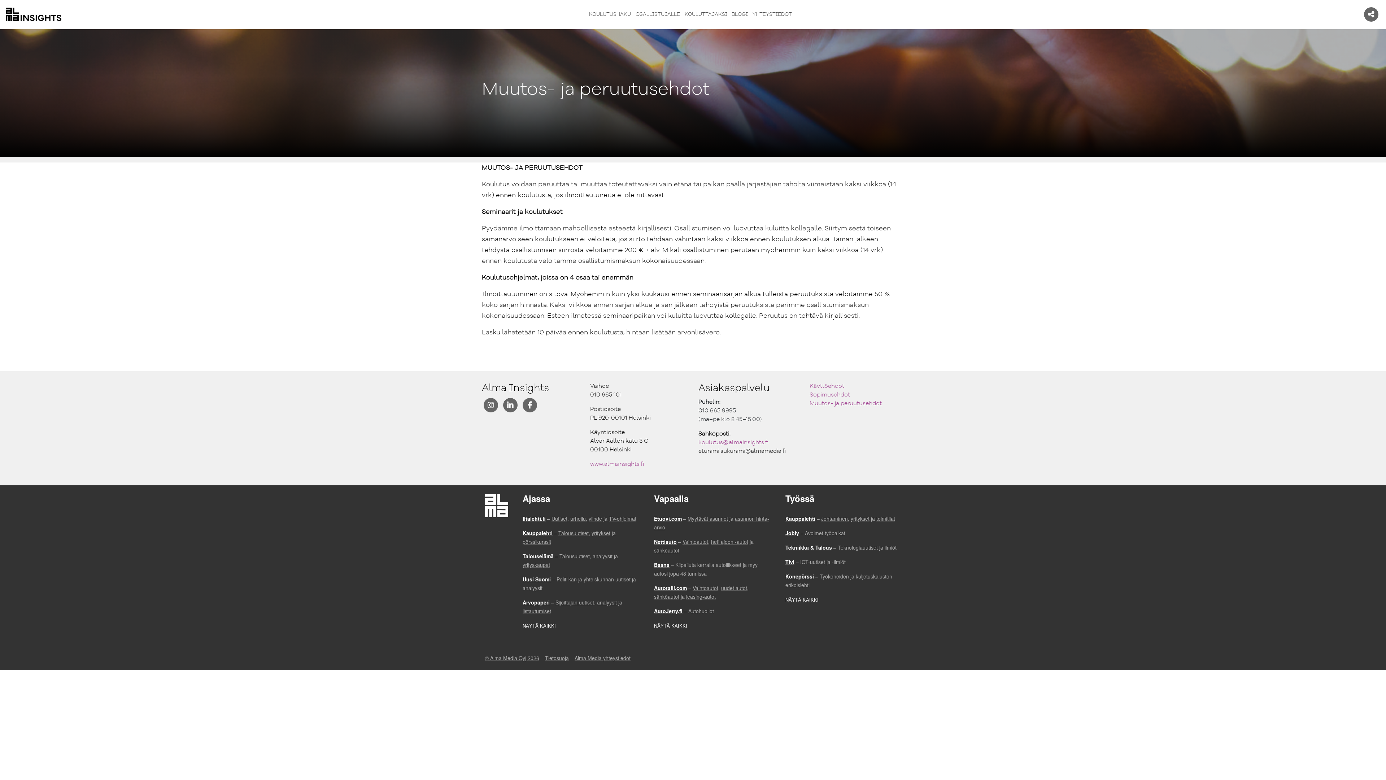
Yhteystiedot (772, 14)
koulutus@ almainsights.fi (733, 443)
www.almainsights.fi (617, 464)
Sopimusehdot (830, 395)
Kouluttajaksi (706, 14)
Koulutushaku (610, 14)
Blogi (740, 14)
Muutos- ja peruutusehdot (846, 404)
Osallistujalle (658, 14)
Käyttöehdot (827, 386)
